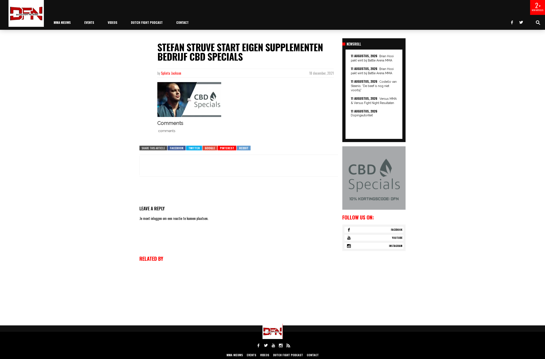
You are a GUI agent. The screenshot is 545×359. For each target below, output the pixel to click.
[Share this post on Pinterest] (227, 148)
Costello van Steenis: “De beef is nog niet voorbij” (374, 86)
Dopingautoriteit (362, 115)
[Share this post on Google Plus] (209, 148)
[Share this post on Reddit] (244, 148)
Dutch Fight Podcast (147, 22)
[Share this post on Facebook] (177, 148)
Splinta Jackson (171, 73)
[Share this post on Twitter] (194, 148)
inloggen (156, 218)
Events (89, 22)
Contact (182, 22)
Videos (112, 22)
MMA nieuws (62, 22)
